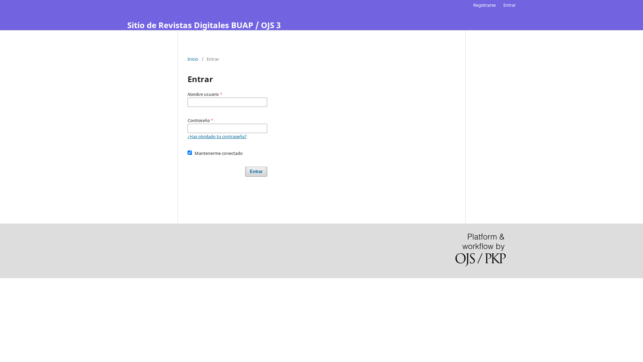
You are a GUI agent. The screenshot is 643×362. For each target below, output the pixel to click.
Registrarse (484, 5)
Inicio (193, 59)
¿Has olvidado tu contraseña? (217, 136)
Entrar (509, 5)
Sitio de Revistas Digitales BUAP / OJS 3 (204, 25)
